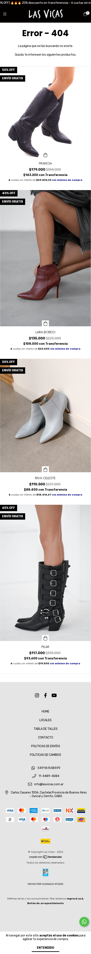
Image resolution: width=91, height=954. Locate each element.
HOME (45, 711)
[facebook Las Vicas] (45, 695)
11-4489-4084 (49, 776)
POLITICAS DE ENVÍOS (45, 746)
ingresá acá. (75, 898)
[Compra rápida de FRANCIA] (45, 155)
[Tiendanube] (46, 858)
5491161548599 (48, 768)
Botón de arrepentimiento (45, 903)
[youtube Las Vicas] (54, 695)
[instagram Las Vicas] (37, 695)
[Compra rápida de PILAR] (45, 638)
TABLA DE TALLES (46, 729)
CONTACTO (45, 737)
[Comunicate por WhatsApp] (84, 922)
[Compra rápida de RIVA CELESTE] (45, 469)
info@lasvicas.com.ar (48, 784)
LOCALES (45, 720)
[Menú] (7, 14)
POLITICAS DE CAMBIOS (45, 755)
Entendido (45, 948)
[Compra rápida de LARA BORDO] (45, 323)
